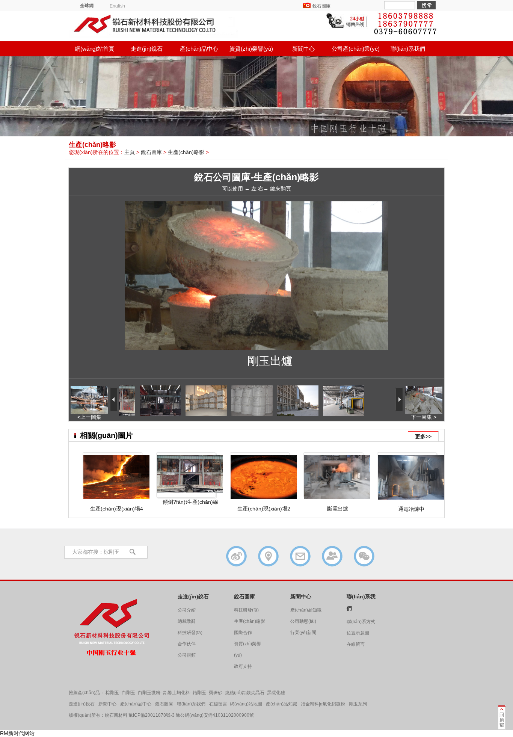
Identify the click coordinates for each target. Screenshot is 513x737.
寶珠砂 (215, 692)
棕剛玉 (112, 692)
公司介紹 (187, 610)
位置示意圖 (358, 633)
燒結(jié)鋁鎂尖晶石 (244, 692)
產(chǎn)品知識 (305, 610)
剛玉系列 (358, 704)
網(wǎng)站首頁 (94, 48)
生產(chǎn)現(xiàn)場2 (263, 509)
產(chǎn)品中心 (199, 48)
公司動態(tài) (303, 621)
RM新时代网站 (17, 733)
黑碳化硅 (276, 692)
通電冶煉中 (411, 509)
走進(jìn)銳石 (147, 48)
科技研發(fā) (190, 632)
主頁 (129, 152)
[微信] (364, 556)
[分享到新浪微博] (236, 556)
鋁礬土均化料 (176, 692)
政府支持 (243, 666)
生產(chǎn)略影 (186, 152)
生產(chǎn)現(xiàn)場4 (116, 509)
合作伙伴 (187, 643)
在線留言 (356, 644)
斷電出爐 (337, 509)
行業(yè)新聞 (303, 632)
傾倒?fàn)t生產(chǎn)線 (190, 502)
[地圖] (268, 556)
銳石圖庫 (321, 6)
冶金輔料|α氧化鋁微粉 (323, 704)
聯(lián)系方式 (361, 621)
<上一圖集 (89, 417)
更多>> (423, 436)
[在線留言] (300, 556)
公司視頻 (187, 655)
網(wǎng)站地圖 (246, 704)
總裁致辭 (187, 621)
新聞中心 (303, 48)
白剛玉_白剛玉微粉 (141, 692)
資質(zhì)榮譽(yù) (251, 48)
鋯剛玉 (199, 692)
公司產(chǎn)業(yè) (356, 48)
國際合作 (243, 632)
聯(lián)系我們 (408, 48)
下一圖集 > (423, 417)
